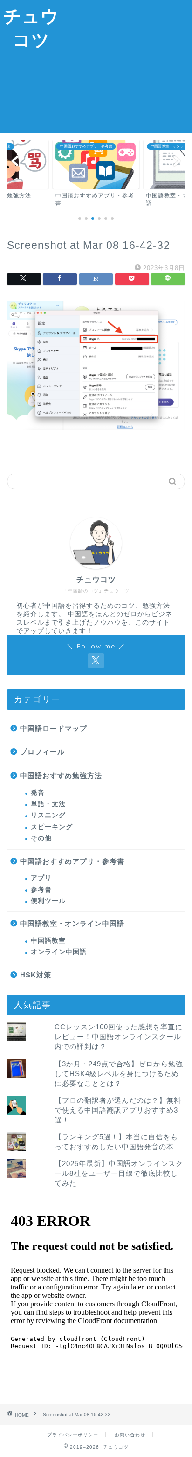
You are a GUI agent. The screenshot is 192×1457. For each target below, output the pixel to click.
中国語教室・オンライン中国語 (72, 923)
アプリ (41, 877)
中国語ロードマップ (53, 728)
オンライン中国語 (59, 951)
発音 (38, 792)
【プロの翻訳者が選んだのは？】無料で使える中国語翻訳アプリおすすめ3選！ (118, 1110)
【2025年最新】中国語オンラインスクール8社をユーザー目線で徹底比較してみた (119, 1173)
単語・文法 (48, 804)
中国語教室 (48, 940)
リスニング (48, 815)
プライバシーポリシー (72, 1434)
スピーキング (52, 826)
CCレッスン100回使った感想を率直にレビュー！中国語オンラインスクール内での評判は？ (119, 1036)
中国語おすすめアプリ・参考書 (72, 861)
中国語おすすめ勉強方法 (61, 775)
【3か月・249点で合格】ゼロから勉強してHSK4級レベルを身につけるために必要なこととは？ (119, 1073)
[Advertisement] (127, 65)
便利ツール (48, 900)
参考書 (41, 889)
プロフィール (42, 752)
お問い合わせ (130, 1434)
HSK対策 (35, 975)
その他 (41, 838)
